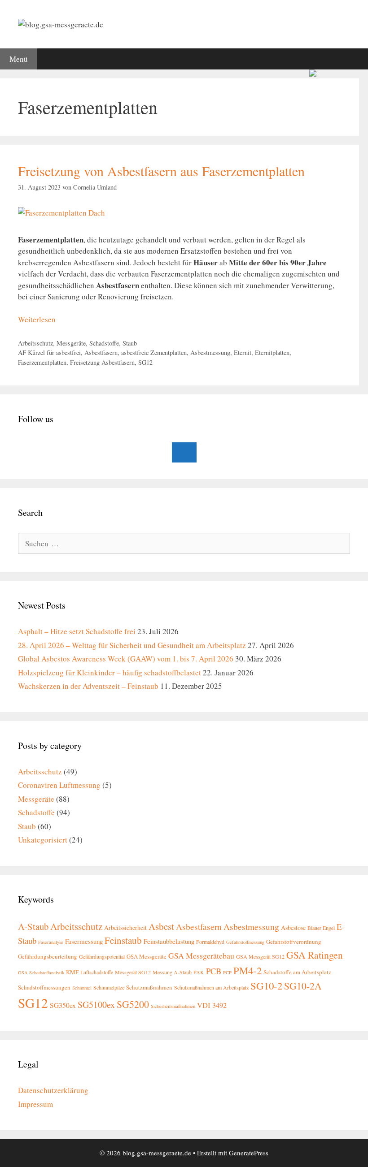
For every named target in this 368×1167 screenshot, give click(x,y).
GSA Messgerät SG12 (260, 956)
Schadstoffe (104, 343)
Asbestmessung (210, 352)
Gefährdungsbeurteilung (47, 956)
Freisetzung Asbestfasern (102, 362)
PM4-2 (247, 970)
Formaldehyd (210, 941)
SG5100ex (96, 1004)
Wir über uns (208, 82)
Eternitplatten (272, 352)
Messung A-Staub (172, 972)
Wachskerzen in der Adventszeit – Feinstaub (88, 686)
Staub (130, 343)
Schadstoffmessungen (44, 987)
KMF (72, 972)
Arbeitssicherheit (125, 927)
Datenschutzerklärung (53, 1090)
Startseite (21, 82)
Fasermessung (84, 941)
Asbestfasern (101, 352)
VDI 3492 (212, 1005)
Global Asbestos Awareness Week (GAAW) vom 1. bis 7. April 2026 (125, 658)
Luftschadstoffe (96, 972)
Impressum (35, 1104)
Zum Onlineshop (267, 82)
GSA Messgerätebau (201, 955)
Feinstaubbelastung (169, 941)
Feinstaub (123, 940)
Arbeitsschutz (35, 343)
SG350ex (63, 1005)
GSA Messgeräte (146, 956)
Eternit (242, 352)
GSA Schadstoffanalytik (41, 972)
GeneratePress (248, 1152)
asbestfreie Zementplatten (154, 352)
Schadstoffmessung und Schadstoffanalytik (112, 82)
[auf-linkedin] (184, 452)
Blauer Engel (321, 927)
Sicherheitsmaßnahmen (173, 1006)
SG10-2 (266, 985)
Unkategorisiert (42, 839)
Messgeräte (71, 343)
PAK (198, 972)
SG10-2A (303, 985)
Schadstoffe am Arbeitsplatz (297, 972)
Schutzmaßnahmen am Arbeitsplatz (211, 987)
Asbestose (293, 927)
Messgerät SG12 (133, 972)
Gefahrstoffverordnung (293, 942)
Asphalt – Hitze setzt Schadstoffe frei (77, 631)
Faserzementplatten (42, 362)
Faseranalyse (50, 942)
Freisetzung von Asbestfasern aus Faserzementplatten (161, 171)
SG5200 (133, 1004)
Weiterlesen (37, 319)
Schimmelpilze (108, 987)
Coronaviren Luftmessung (59, 785)
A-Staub (33, 926)
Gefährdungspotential (102, 956)
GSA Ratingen (314, 954)
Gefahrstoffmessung (245, 942)
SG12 (145, 362)
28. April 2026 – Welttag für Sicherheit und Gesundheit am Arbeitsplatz (132, 645)
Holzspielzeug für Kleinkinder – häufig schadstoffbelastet (109, 672)
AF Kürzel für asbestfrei (49, 352)
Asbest (161, 926)
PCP (227, 972)
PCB (213, 971)
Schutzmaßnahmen (149, 987)
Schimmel (82, 988)
